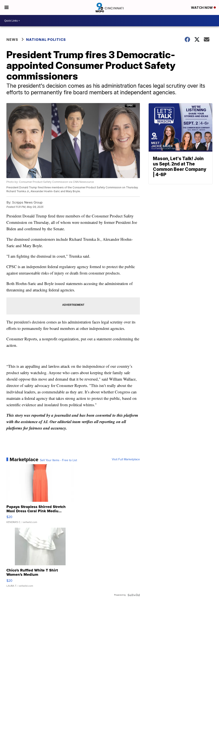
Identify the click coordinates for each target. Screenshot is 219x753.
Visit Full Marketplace (126, 459)
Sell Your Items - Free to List (58, 460)
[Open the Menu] (6, 7)
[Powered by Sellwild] (133, 595)
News (12, 39)
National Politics (46, 39)
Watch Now (202, 8)
